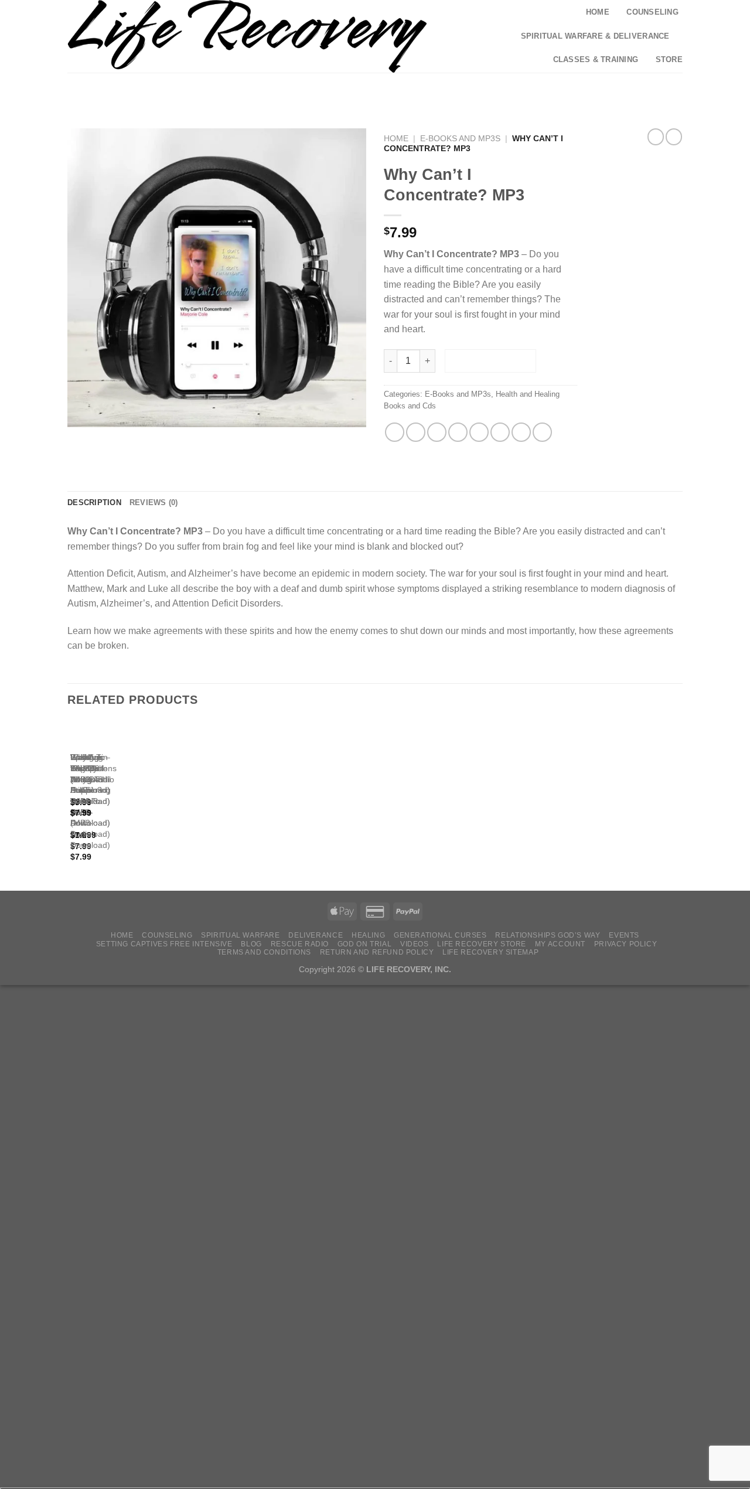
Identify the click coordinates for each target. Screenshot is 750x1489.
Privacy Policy (625, 944)
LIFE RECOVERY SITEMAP (490, 952)
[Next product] (655, 136)
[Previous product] (674, 136)
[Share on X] (415, 432)
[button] (573, 88)
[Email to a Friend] (436, 432)
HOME (122, 935)
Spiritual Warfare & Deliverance (595, 36)
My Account (560, 944)
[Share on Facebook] (394, 432)
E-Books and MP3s (460, 138)
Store (669, 59)
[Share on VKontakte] (479, 432)
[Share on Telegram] (542, 432)
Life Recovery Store (481, 944)
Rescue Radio (300, 944)
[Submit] (531, 89)
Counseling (652, 12)
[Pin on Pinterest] (458, 432)
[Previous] (73, 801)
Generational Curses (440, 935)
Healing (368, 935)
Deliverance (315, 935)
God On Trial (364, 944)
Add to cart (490, 361)
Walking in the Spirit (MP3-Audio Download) (90, 779)
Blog (251, 944)
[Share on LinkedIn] (500, 432)
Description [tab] (94, 502)
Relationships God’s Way (547, 935)
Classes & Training (596, 59)
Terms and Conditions (264, 952)
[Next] (105, 801)
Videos (414, 944)
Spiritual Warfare (240, 935)
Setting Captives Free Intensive (164, 944)
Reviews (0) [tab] (153, 502)
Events (624, 935)
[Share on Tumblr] (521, 432)
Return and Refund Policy (377, 952)
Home (597, 12)
